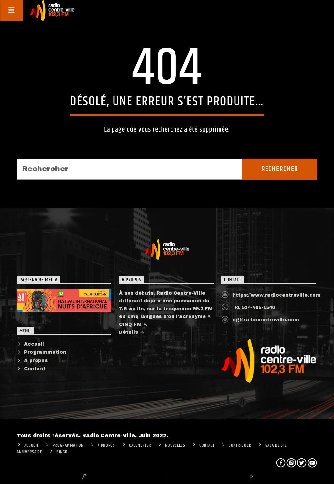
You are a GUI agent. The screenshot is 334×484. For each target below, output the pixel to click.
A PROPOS (106, 445)
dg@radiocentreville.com (266, 319)
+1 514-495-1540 (254, 307)
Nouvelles (175, 445)
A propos (36, 360)
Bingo (62, 452)
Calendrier (140, 445)
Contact (35, 368)
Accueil (34, 344)
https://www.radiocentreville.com (277, 295)
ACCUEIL (31, 445)
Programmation (45, 352)
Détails (129, 332)
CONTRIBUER (240, 445)
